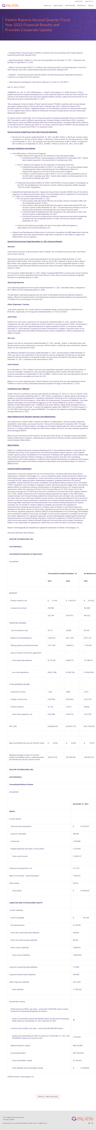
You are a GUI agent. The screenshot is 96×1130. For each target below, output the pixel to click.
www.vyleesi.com (24, 228)
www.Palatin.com (53, 461)
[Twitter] (92, 1123)
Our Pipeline (70, 5)
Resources (81, 5)
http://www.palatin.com (25, 405)
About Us (47, 5)
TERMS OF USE (43, 1123)
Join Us (90, 5)
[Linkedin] (89, 1123)
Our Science (58, 5)
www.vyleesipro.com (42, 228)
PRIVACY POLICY (32, 1123)
